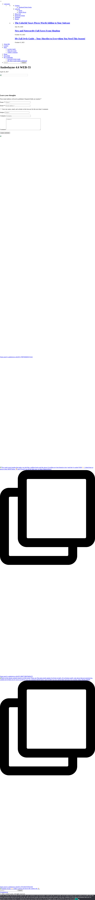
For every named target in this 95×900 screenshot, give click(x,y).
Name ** (2, 102)
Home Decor (22, 12)
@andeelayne (4, 892)
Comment (3, 129)
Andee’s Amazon (12, 52)
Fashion (17, 5)
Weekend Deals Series (25, 7)
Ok (76, 899)
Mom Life (18, 14)
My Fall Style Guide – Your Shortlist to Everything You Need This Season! (50, 38)
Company (3, 116)
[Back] (78, 899)
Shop (5, 47)
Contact (6, 46)
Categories (7, 4)
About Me (7, 44)
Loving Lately (11, 49)
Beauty (17, 19)
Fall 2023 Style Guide (13, 59)
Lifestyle (17, 9)
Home (20, 10)
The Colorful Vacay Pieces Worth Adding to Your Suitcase (42, 23)
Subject (2, 112)
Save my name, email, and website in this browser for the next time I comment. (25, 109)
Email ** (2, 105)
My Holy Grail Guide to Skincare (17, 61)
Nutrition (17, 17)
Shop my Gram (11, 51)
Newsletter (7, 56)
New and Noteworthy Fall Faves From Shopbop (37, 31)
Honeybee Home (20, 15)
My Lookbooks (8, 57)
